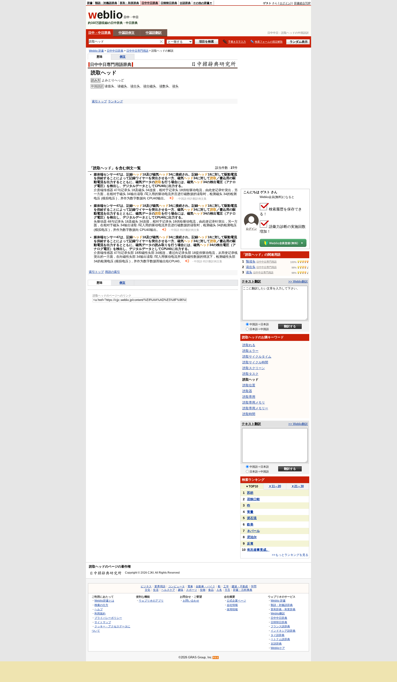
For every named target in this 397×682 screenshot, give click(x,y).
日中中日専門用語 (137, 50)
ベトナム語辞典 (280, 639)
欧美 (250, 524)
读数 (162, 86)
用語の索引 (112, 272)
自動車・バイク (205, 586)
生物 (202, 590)
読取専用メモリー (255, 408)
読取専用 (248, 397)
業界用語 (159, 586)
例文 (123, 56)
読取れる (248, 345)
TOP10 (252, 486)
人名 (219, 590)
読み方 (95, 80)
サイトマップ (102, 622)
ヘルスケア (168, 590)
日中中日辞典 (150, 3)
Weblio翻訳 (278, 613)
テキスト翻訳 (251, 281)
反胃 (250, 543)
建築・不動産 (240, 586)
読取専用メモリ (253, 402)
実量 (250, 512)
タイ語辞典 (277, 635)
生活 (156, 590)
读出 (146, 86)
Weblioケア (278, 647)
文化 (147, 590)
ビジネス (146, 586)
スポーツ (191, 590)
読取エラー (250, 351)
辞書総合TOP (302, 3)
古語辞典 (185, 3)
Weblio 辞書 (96, 50)
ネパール (253, 531)
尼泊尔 (252, 537)
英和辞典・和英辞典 (283, 609)
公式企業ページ (236, 600)
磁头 (124, 86)
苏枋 (250, 493)
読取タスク (250, 374)
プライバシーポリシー (108, 617)
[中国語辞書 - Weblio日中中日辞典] (105, 18)
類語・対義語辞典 (106, 3)
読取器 (247, 391)
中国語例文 (127, 32)
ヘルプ (98, 609)
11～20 (275, 486)
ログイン (285, 3)
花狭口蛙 (253, 499)
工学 (226, 586)
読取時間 (248, 414)
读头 (175, 86)
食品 (211, 590)
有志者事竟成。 (258, 550)
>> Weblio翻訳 (298, 281)
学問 (253, 586)
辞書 (90, 3)
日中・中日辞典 (99, 32)
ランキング (115, 101)
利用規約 (99, 613)
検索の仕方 (101, 604)
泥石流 (252, 518)
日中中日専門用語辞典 (110, 64)
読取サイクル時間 (255, 362)
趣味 (180, 590)
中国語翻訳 (154, 32)
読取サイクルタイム (256, 356)
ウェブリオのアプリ (151, 600)
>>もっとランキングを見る (290, 555)
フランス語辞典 (280, 626)
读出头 (135, 86)
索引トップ (99, 101)
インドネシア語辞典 (283, 630)
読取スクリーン (253, 368)
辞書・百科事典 (242, 590)
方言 (227, 590)
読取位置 (248, 385)
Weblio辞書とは (104, 600)
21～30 (297, 486)
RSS (215, 657)
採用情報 (232, 609)
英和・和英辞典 (129, 3)
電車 (190, 586)
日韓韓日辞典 (169, 3)
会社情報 (232, 604)
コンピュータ (176, 586)
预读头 (250, 261)
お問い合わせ (191, 600)
